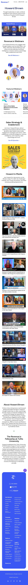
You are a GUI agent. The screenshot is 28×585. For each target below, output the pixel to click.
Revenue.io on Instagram (17, 581)
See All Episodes (13, 140)
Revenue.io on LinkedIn (8, 581)
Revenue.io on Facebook (11, 581)
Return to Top (25, 470)
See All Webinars (13, 55)
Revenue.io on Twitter (14, 581)
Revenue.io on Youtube (20, 581)
